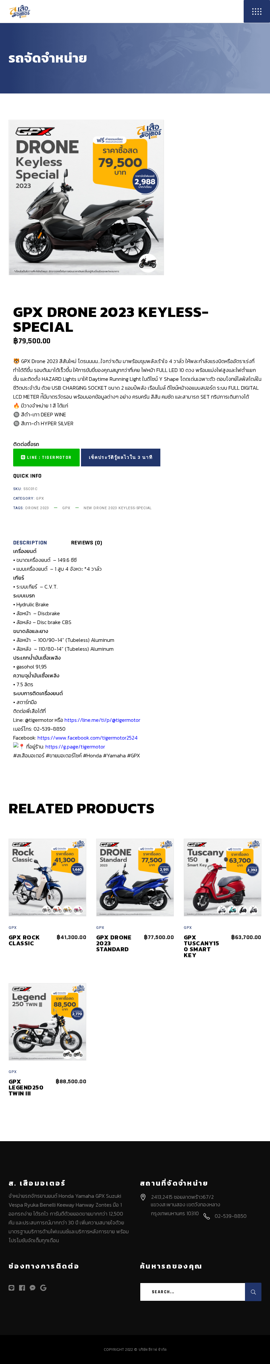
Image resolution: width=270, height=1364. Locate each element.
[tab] (41, 543)
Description (30, 543)
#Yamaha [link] (114, 755)
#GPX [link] (133, 755)
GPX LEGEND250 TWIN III (26, 1087)
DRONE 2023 (37, 508)
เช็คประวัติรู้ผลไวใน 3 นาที (120, 457)
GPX (40, 498)
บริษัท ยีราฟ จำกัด (153, 1349)
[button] (46, 457)
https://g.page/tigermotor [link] (75, 746)
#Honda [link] (92, 755)
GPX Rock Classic (24, 940)
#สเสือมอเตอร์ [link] (28, 755)
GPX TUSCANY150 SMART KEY (201, 946)
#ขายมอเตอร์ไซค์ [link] (64, 755)
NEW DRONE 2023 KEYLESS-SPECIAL (118, 508)
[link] (88, 738)
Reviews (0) (86, 543)
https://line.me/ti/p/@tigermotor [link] (102, 720)
